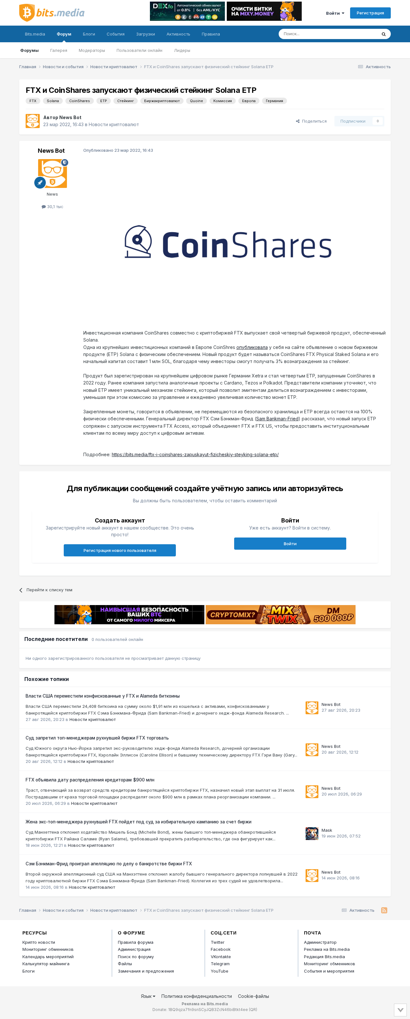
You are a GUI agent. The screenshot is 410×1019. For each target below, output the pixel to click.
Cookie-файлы (253, 996)
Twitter (218, 942)
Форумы (29, 50)
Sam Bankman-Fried (277, 418)
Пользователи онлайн (139, 50)
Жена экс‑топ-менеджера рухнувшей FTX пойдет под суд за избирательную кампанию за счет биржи (138, 821)
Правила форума (135, 942)
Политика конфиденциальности (196, 996)
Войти (334, 13)
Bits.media (35, 33)
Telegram (220, 963)
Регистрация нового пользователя (120, 550)
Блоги (89, 33)
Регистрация (370, 12)
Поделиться (313, 121)
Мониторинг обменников (48, 949)
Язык (147, 996)
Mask (327, 830)
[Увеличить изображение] (227, 240)
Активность (178, 33)
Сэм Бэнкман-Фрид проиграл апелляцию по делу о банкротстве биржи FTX (109, 863)
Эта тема (359, 33)
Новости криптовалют (114, 124)
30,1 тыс (54, 206)
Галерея (58, 50)
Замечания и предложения (146, 971)
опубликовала (252, 347)
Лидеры (182, 50)
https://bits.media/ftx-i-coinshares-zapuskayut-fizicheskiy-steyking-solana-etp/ (195, 454)
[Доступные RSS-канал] (384, 910)
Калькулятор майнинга (46, 963)
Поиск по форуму (136, 956)
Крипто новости (38, 942)
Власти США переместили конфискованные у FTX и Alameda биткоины (103, 696)
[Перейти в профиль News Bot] (33, 121)
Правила (211, 33)
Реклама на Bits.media (327, 949)
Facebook (221, 949)
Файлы (125, 963)
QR (253, 1009)
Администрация (134, 949)
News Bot (70, 117)
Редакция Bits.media (324, 956)
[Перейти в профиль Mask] (312, 833)
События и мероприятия (329, 971)
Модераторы (92, 50)
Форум (64, 33)
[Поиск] (384, 34)
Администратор (320, 942)
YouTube (219, 971)
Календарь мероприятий (48, 956)
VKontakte (221, 956)
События (116, 33)
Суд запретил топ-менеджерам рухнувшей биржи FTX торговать (97, 737)
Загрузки (145, 33)
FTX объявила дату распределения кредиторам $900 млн (90, 779)
